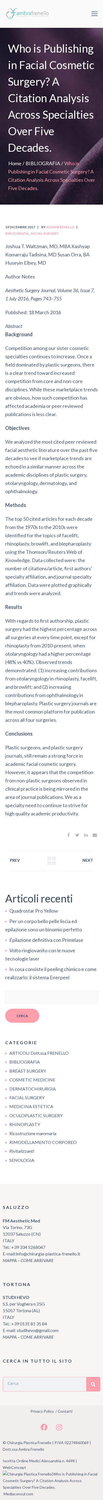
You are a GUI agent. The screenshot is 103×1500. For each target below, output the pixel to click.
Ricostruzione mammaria (32, 1133)
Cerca (22, 1016)
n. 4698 (68, 1460)
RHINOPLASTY (24, 1124)
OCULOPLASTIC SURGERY (36, 1115)
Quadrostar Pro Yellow (33, 911)
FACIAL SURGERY (45, 233)
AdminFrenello (60, 227)
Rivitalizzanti (21, 1151)
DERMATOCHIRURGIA (32, 1088)
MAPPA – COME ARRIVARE (28, 1260)
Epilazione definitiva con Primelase (46, 940)
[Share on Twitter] (77, 835)
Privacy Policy (42, 1411)
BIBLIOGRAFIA (43, 163)
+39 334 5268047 (27, 1247)
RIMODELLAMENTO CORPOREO (43, 1142)
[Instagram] (59, 1427)
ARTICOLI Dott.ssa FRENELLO (39, 1053)
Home (14, 163)
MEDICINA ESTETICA (31, 1106)
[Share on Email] (94, 835)
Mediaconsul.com (18, 1493)
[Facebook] (44, 1427)
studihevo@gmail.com (38, 1330)
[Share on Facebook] (68, 835)
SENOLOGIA (21, 1160)
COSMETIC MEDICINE (32, 1079)
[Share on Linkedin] (86, 835)
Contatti (65, 1411)
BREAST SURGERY (27, 1070)
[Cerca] (93, 1384)
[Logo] (28, 14)
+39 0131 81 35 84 (29, 1323)
